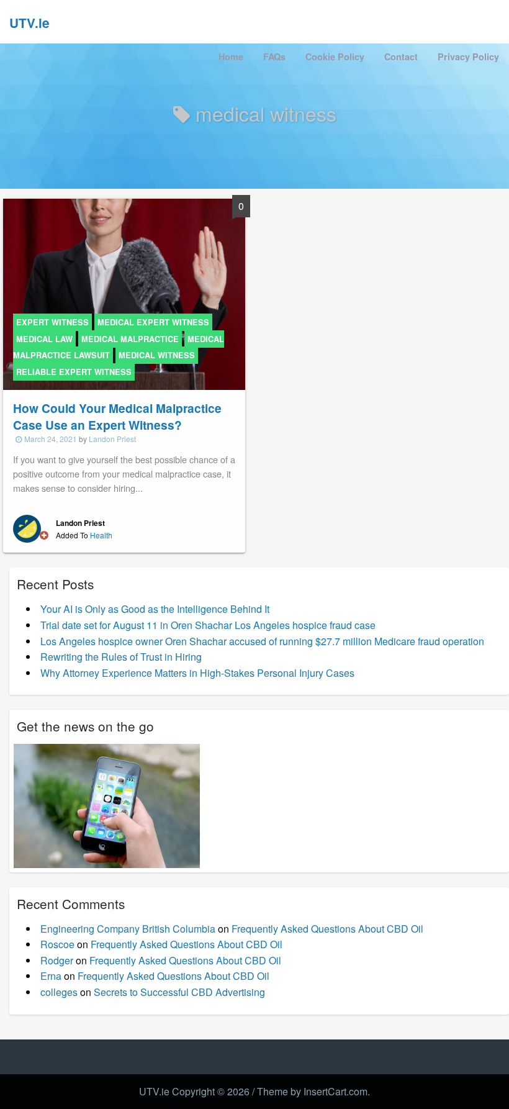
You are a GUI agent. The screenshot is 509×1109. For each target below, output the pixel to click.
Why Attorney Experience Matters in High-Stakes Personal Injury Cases (197, 673)
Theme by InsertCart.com (312, 1091)
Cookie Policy (334, 56)
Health (101, 535)
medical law (44, 339)
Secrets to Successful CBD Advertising (179, 992)
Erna (50, 976)
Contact (401, 56)
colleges (59, 992)
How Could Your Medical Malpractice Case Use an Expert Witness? (117, 416)
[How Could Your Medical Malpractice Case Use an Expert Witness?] (124, 293)
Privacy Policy (468, 56)
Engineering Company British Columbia (127, 928)
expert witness (52, 322)
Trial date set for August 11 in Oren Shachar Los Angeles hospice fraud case (208, 625)
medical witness (157, 355)
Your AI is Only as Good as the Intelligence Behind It (154, 609)
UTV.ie (29, 23)
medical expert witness (153, 322)
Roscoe (57, 944)
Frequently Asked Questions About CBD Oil (327, 928)
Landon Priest (112, 438)
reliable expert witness (74, 372)
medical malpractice (130, 339)
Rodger (56, 960)
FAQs (274, 56)
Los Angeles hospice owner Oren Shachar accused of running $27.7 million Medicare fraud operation (262, 641)
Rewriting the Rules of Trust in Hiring (121, 657)
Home (230, 56)
